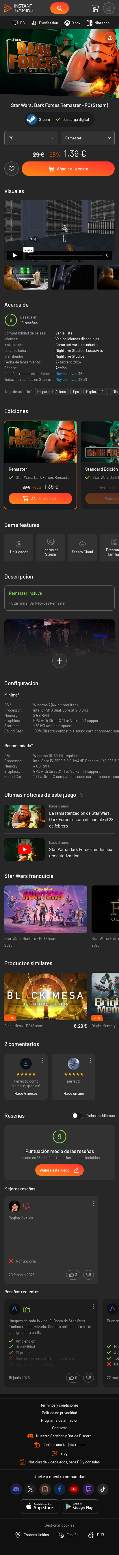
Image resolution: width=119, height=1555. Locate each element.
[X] (30, 1489)
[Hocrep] (26, 1064)
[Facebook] (59, 1489)
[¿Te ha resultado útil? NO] (88, 1275)
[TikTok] (103, 1489)
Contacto (59, 1427)
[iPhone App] (39, 1506)
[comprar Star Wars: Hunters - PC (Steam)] (45, 909)
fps (76, 391)
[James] (14, 1206)
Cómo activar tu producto (76, 344)
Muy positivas (66, 373)
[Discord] (16, 1489)
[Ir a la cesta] (95, 8)
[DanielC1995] (112, 1309)
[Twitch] (88, 1489)
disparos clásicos (51, 391)
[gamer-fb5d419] (14, 1309)
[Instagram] (45, 1489)
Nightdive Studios (69, 350)
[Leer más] (51, 1342)
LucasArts (94, 350)
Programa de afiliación (59, 1420)
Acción (61, 367)
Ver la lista (63, 333)
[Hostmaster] (73, 1064)
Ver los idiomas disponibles (77, 339)
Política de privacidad (59, 1412)
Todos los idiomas (100, 1115)
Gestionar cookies (59, 1525)
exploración (95, 391)
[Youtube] (74, 1489)
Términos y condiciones (59, 1405)
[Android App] (79, 1506)
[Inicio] (18, 8)
